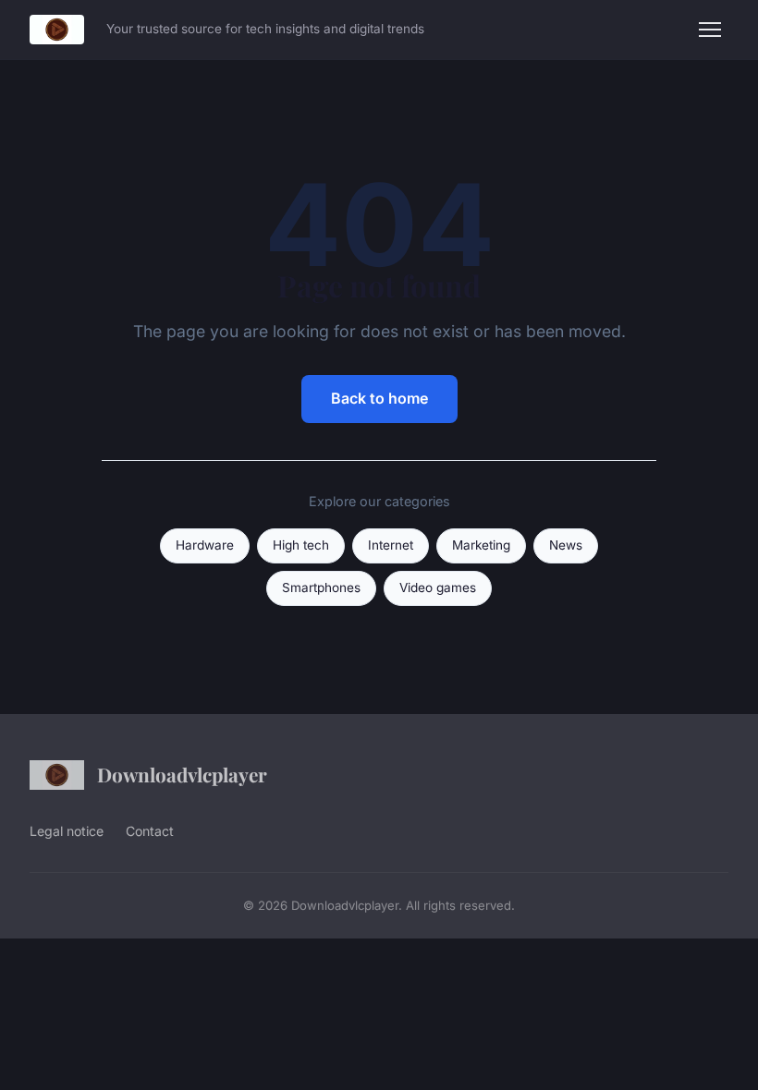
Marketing (481, 545)
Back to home (379, 398)
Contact (150, 831)
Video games (437, 587)
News (565, 545)
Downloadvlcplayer (182, 774)
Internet (390, 545)
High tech (301, 545)
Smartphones (321, 587)
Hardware (205, 545)
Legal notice (67, 831)
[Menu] (709, 29)
